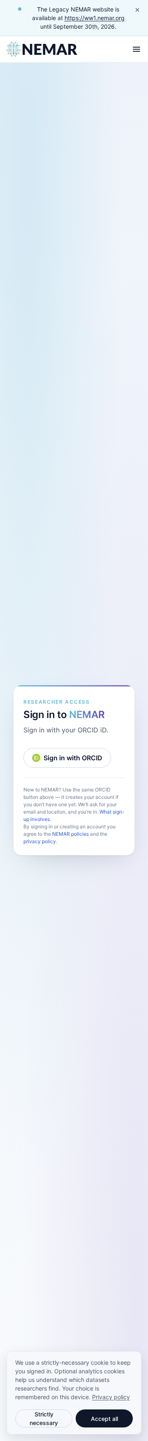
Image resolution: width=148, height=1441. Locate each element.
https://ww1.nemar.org (95, 17)
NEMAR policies (70, 834)
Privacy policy (111, 1396)
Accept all (104, 1418)
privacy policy (39, 841)
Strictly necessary (44, 1418)
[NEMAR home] (42, 49)
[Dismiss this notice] (137, 10)
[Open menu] (136, 49)
